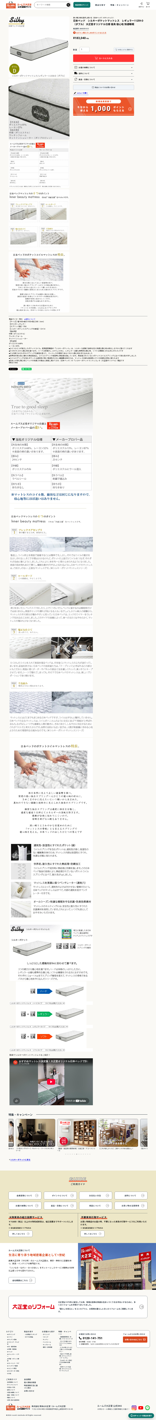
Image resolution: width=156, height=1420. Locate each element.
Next (145, 1137)
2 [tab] (68, 1154)
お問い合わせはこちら (133, 1340)
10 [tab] (85, 1154)
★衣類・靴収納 (11, 1349)
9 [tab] (83, 1154)
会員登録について (24, 1196)
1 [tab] (66, 1154)
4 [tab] (72, 1154)
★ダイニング (11, 1334)
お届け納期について (87, 68)
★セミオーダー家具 (13, 1371)
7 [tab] (79, 1154)
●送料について (29, 319)
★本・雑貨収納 (11, 1346)
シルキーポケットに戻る (20, 1160)
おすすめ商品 (29, 1337)
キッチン (45, 1339)
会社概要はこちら (20, 1280)
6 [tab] (77, 1154)
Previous (11, 1137)
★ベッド (9, 1352)
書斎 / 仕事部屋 (47, 1347)
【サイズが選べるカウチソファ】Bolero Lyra (65, 1343)
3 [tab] (70, 1154)
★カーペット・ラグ (13, 1363)
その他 (9, 1373)
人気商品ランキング (31, 1334)
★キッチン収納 (11, 1339)
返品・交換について (87, 79)
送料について (84, 73)
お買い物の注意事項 (130, 1206)
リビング (45, 1337)
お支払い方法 (95, 1196)
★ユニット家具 (11, 1368)
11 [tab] (88, 1154)
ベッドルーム (47, 1342)
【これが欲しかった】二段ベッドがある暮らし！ (65, 1349)
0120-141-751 (92, 1338)
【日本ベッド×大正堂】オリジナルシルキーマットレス (65, 1369)
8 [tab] (81, 1154)
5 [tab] (74, 1154)
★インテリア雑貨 (12, 1366)
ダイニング (46, 1334)
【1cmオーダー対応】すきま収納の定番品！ (66, 1362)
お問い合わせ (29, 1391)
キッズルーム (47, 1345)
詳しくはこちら (18, 1234)
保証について (95, 1206)
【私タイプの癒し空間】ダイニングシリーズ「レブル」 (65, 1356)
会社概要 (27, 1379)
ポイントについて (60, 1196)
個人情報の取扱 (30, 1382)
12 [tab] (90, 1154)
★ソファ (9, 1337)
